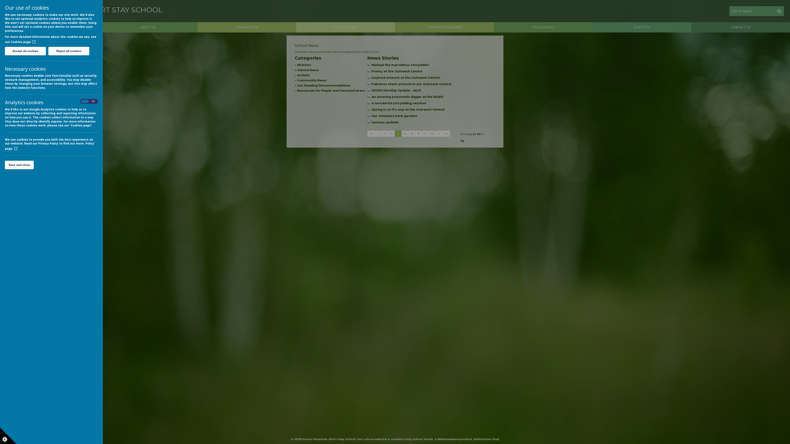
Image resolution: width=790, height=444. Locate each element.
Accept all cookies (25, 51)
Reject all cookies (68, 51)
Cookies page (21, 42)
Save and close (19, 164)
